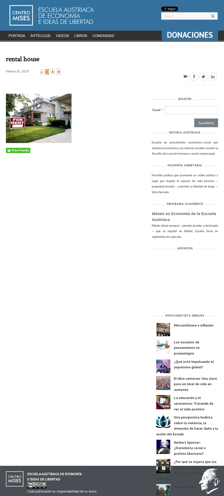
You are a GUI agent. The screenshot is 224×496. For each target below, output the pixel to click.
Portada (17, 35)
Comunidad (103, 35)
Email (157, 110)
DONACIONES (190, 35)
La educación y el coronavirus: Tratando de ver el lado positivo (193, 403)
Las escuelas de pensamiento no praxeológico (187, 347)
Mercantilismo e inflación (194, 325)
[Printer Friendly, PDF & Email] (18, 150)
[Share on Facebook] (194, 76)
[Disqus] (75, 208)
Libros (80, 35)
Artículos (40, 35)
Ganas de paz (184, 487)
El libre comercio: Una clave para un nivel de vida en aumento (195, 384)
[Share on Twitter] (203, 76)
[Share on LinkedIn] (213, 76)
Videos (62, 35)
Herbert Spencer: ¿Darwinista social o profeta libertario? (190, 448)
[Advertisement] (185, 283)
